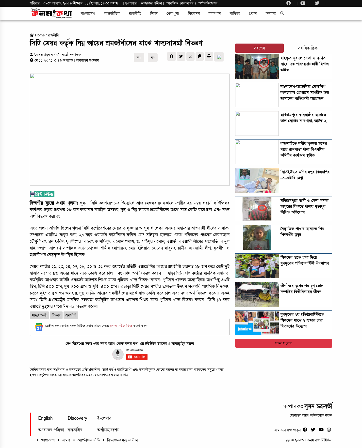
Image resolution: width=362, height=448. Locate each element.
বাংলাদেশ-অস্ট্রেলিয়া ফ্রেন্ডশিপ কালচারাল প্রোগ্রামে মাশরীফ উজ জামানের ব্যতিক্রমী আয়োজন (304, 92)
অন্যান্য (271, 13)
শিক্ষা (154, 13)
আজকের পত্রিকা (51, 430)
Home (39, 35)
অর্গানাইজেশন (207, 3)
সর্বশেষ (259, 48)
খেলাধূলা (172, 13)
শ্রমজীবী (71, 315)
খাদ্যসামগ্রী (39, 315)
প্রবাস (253, 13)
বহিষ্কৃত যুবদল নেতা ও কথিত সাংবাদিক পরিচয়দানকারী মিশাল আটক (304, 64)
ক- (153, 57)
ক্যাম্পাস (215, 13)
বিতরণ (56, 315)
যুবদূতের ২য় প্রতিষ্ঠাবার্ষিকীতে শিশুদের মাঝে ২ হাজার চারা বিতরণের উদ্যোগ (302, 320)
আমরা (66, 440)
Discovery (77, 418)
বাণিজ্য (235, 13)
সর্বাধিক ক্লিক (308, 48)
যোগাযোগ (48, 440)
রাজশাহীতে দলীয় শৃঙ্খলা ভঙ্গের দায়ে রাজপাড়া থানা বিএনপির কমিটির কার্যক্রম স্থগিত (303, 149)
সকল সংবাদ (283, 343)
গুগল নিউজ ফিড (121, 325)
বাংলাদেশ (88, 13)
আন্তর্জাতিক (112, 13)
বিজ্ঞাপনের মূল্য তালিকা (122, 440)
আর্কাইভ (172, 3)
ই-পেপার (130, 3)
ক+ (139, 57)
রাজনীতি (135, 13)
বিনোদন (194, 13)
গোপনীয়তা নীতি (89, 440)
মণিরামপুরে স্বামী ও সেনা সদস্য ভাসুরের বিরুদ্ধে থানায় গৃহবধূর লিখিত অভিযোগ (304, 206)
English (45, 418)
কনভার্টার (187, 3)
